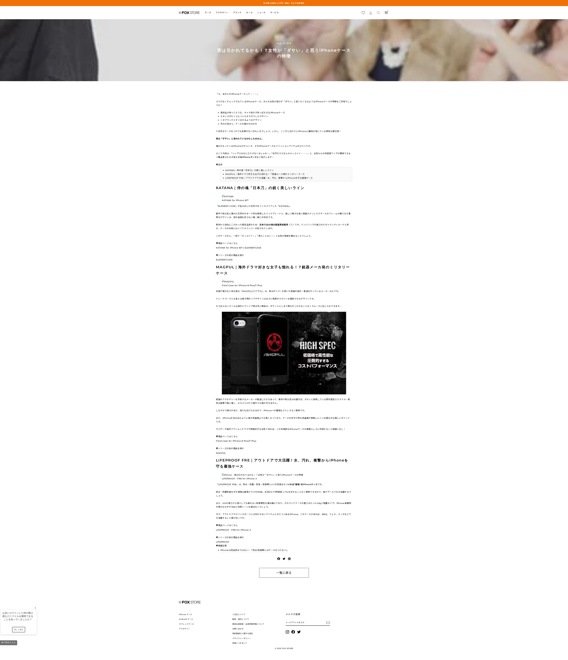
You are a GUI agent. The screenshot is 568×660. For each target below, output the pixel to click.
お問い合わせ (238, 629)
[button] (22, 642)
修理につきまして (239, 643)
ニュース (261, 12)
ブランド (237, 12)
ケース (208, 12)
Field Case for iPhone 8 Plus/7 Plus (236, 441)
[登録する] (328, 622)
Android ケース (186, 619)
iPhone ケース (185, 614)
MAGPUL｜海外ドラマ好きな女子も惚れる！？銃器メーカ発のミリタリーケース (265, 174)
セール (249, 12)
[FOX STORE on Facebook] (293, 632)
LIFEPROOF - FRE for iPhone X (233, 530)
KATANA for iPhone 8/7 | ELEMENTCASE (238, 247)
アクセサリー (222, 12)
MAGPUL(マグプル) (252, 291)
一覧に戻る (284, 573)
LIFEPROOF (222, 542)
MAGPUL (221, 453)
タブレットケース (186, 624)
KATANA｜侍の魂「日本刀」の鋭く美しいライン (249, 170)
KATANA (283, 206)
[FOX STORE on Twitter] (299, 632)
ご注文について (239, 614)
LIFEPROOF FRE (227, 484)
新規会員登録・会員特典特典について (248, 624)
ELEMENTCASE (224, 259)
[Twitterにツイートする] (284, 559)
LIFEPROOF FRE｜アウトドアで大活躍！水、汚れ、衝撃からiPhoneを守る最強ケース (269, 178)
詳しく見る (18, 629)
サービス (274, 12)
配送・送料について (240, 619)
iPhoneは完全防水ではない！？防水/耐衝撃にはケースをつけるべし (254, 550)
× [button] (35, 607)
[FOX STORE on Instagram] (287, 632)
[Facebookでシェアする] (278, 559)
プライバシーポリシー (241, 638)
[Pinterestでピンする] (289, 559)
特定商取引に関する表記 (242, 633)
